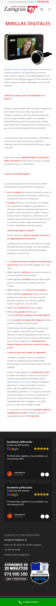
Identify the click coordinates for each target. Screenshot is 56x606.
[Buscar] (41, 9)
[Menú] (49, 9)
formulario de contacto (20, 382)
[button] (47, 474)
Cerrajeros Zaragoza (20, 69)
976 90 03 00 (14, 549)
